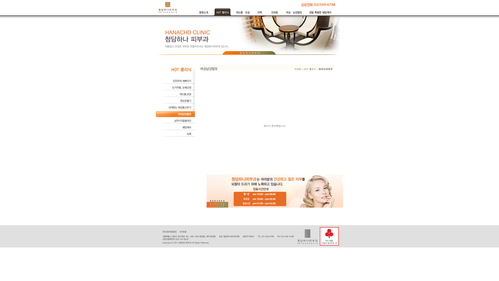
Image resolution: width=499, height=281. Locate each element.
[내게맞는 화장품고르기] (175, 109)
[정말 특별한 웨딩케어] (320, 15)
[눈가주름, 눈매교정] (175, 89)
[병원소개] (204, 15)
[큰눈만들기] (175, 103)
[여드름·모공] (243, 15)
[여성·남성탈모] (294, 15)
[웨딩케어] (175, 129)
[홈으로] (167, 7)
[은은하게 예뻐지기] (175, 83)
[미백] (260, 15)
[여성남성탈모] (175, 116)
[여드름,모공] (175, 96)
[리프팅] (275, 15)
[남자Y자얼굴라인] (175, 123)
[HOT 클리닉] (222, 15)
